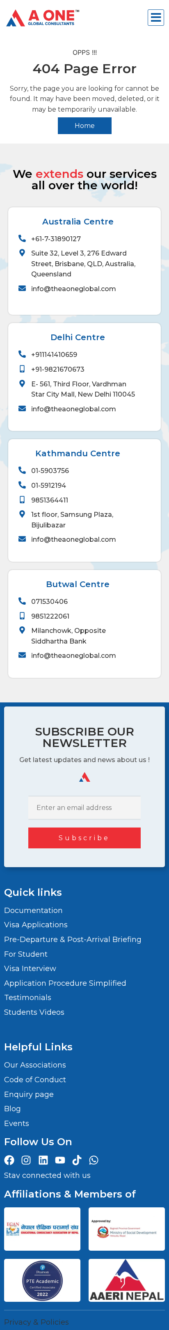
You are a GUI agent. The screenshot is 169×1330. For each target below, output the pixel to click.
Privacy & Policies (36, 1322)
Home (85, 126)
